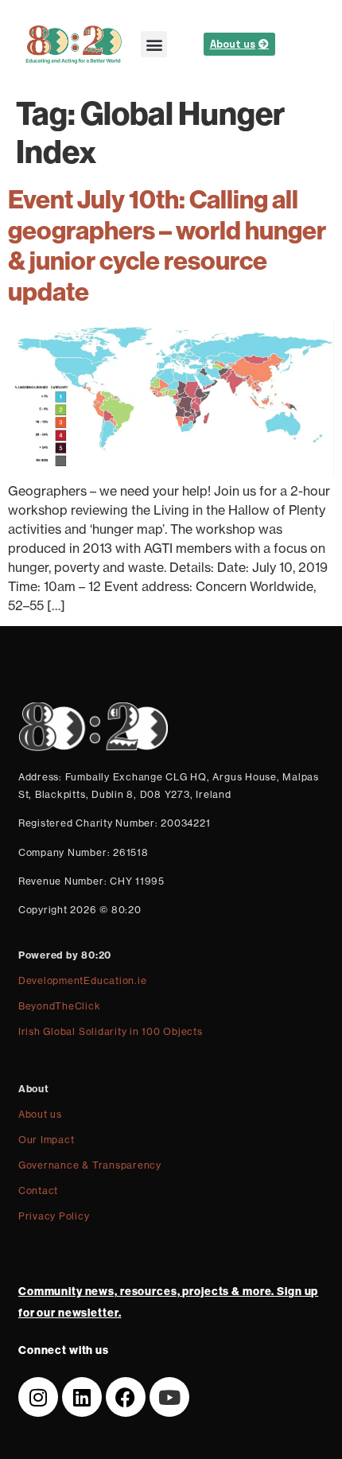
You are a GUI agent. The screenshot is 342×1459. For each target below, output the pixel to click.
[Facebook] (126, 1397)
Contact (38, 1190)
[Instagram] (38, 1397)
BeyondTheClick (59, 1006)
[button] (154, 44)
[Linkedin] (82, 1397)
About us (40, 1114)
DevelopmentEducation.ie (82, 980)
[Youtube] (169, 1397)
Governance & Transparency (89, 1165)
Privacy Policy (54, 1216)
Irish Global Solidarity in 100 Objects (110, 1031)
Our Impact (46, 1140)
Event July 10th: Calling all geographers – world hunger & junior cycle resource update (167, 244)
